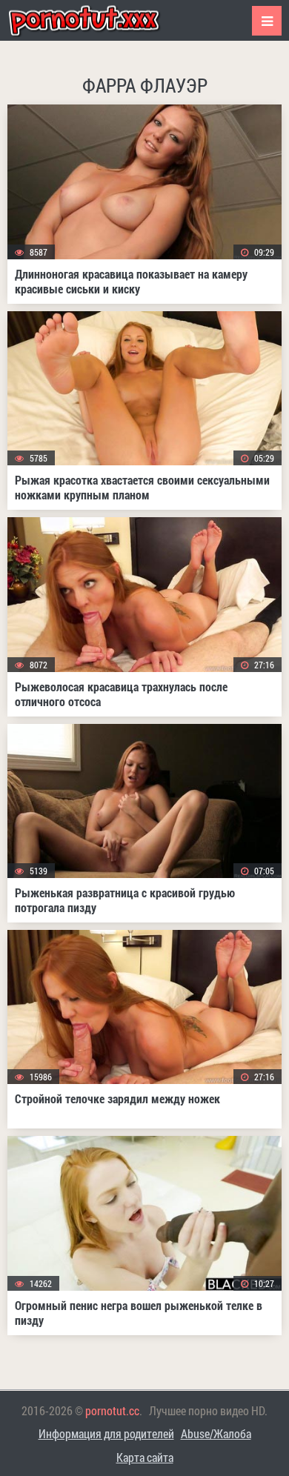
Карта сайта (144, 1457)
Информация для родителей (106, 1433)
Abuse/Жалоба (216, 1433)
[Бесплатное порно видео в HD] (96, 20)
